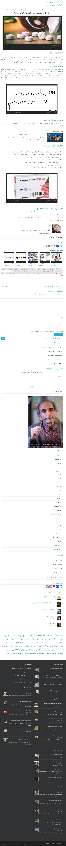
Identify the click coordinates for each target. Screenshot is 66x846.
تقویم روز (9, 639)
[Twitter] (51, 237)
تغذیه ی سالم (37, 638)
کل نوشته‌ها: (59, 573)
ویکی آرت (57, 534)
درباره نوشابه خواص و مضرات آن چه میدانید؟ (23, 692)
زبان (58, 491)
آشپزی (57, 455)
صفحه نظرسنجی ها (58, 392)
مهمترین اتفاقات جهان (18, 649)
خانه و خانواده (43, 9)
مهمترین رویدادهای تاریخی (41, 653)
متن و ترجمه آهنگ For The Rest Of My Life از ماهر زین (44, 603)
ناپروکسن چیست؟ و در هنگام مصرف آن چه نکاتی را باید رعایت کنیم (33, 273)
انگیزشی (34, 635)
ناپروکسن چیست (50, 273)
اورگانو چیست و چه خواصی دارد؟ (25, 701)
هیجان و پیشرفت (15, 9)
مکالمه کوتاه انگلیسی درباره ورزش (55, 359)
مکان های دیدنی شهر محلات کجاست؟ (55, 791)
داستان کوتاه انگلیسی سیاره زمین (49, 610)
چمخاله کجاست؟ (59, 810)
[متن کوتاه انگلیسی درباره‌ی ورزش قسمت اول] (59, 597)
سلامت (57, 495)
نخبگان (57, 522)
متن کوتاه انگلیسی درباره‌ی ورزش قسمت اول (47, 596)
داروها (59, 269)
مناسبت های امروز (30, 649)
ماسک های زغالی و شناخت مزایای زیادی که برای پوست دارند (20, 720)
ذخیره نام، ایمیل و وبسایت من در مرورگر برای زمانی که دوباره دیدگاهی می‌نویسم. (47, 331)
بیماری (31, 636)
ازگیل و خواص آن (6, 286)
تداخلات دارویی (46, 269)
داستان (33, 642)
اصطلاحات (57, 459)
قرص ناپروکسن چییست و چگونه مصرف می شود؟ (44, 271)
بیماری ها (57, 471)
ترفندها (57, 475)
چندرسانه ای (6, 9)
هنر (58, 526)
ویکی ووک (31, 653)
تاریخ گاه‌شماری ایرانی (51, 639)
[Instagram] (53, 237)
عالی (59, 376)
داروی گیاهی (38, 642)
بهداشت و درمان (52, 9)
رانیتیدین (47, 62)
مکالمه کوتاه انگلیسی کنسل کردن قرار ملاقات (54, 675)
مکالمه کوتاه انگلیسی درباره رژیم (56, 690)
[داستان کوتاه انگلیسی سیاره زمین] (59, 611)
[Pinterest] (61, 237)
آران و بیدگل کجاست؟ (58, 828)
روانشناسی (57, 487)
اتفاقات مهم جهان (41, 635)
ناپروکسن (56, 273)
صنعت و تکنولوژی (24, 9)
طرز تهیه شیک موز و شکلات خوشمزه (55, 736)
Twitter (53, 843)
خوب (59, 379)
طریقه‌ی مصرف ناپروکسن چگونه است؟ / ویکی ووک (24, 269)
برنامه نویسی (56, 467)
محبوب (60, 592)
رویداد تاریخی (44, 645)
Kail (51, 53)
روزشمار (60, 645)
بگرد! (3, 338)
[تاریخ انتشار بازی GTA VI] (59, 625)
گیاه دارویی (10, 653)
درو (35, 269)
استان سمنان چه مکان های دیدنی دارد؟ (55, 800)
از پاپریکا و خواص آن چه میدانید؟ (25, 711)
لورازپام (53, 62)
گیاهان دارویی (56, 549)
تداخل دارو (52, 269)
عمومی (57, 498)
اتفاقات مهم (50, 635)
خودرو (58, 479)
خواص (55, 642)
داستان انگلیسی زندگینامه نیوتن (49, 617)
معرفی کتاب (56, 518)
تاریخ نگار (5, 635)
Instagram (47, 843)
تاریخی (43, 639)
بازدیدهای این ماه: (58, 564)
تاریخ (24, 635)
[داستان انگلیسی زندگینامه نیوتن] (59, 618)
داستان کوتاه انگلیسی (12, 643)
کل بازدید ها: (59, 569)
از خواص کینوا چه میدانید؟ (26, 730)
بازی (58, 463)
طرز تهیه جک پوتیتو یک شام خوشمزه (54, 363)
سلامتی (38, 649)
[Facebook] (56, 237)
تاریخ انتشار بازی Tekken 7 (57, 762)
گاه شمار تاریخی (25, 653)
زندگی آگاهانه (12, 844)
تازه (55, 592)
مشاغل (57, 510)
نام (62, 317)
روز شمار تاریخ (53, 646)
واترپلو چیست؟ (23, 134)
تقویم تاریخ (30, 639)
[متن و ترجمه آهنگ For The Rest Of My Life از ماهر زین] (59, 604)
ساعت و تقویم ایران (53, 649)
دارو (41, 269)
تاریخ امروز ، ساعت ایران (15, 635)
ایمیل (61, 323)
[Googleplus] (58, 237)
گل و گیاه (57, 546)
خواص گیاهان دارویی (47, 642)
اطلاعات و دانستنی (34, 9)
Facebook (59, 843)
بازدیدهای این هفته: (58, 560)
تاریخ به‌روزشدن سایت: (57, 577)
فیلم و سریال (56, 506)
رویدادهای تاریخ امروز (33, 646)
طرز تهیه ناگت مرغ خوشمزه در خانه (55, 351)
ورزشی (57, 530)
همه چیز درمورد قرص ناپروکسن (13, 273)
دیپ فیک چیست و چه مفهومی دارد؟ (55, 355)
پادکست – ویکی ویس (54, 538)
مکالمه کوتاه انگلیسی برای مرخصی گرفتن (55, 683)
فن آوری (57, 502)
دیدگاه (61, 297)
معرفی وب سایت (55, 514)
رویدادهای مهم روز (11, 646)
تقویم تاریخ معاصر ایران (19, 639)
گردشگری (57, 542)
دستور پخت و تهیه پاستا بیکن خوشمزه (55, 726)
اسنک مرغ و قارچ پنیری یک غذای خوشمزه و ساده (52, 348)
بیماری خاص (28, 635)
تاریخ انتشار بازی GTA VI (50, 623)
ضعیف (58, 383)
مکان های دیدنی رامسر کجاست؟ (56, 819)
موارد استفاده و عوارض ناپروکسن (28, 271)
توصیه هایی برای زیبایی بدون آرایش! (24, 739)
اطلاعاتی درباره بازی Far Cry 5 (56, 754)
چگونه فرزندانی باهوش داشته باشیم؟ (53, 286)
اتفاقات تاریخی (57, 636)
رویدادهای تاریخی (22, 646)
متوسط (58, 381)
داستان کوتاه (20, 642)
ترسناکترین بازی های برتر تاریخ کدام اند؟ (54, 777)
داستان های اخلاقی (27, 643)
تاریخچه (60, 638)
